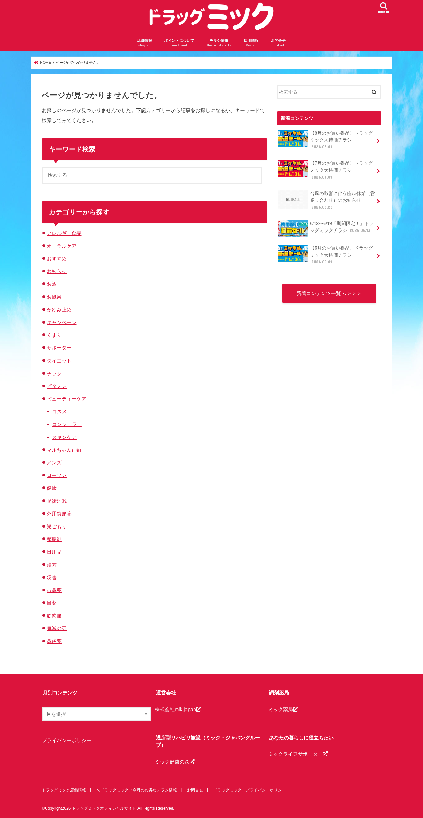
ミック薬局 (280, 709)
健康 (52, 488)
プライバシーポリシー (66, 740)
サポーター (59, 347)
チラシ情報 (219, 42)
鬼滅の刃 (57, 628)
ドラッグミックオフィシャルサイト (104, 808)
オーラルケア (61, 246)
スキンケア (64, 437)
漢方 (52, 565)
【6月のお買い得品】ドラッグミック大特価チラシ (341, 255)
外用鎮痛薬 (59, 513)
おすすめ (57, 258)
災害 (52, 577)
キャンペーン (61, 322)
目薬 (52, 603)
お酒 (52, 284)
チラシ (54, 373)
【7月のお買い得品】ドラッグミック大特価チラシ (341, 170)
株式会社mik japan (175, 709)
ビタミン (57, 386)
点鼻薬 (54, 590)
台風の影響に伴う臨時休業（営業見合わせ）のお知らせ (342, 200)
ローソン (57, 475)
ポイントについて (179, 42)
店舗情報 (144, 42)
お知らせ (57, 271)
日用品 (54, 552)
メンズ (54, 462)
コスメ (59, 411)
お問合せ (278, 42)
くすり (54, 335)
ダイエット (59, 360)
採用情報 (251, 42)
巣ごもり (57, 526)
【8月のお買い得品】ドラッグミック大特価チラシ (341, 140)
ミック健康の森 (172, 761)
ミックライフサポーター (295, 754)
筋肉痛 (54, 615)
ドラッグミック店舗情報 (64, 790)
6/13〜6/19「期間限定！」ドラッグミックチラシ (342, 227)
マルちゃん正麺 (64, 450)
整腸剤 (54, 539)
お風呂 (54, 297)
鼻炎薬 (54, 641)
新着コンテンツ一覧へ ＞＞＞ (329, 293)
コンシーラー (67, 424)
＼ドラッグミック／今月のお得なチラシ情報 (136, 790)
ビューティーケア (66, 399)
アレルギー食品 (64, 233)
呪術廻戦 (57, 501)
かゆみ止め (59, 309)
